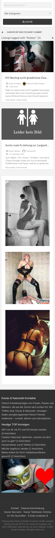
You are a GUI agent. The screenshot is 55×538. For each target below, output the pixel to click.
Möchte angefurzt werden (15, 448)
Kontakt (15, 508)
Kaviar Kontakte (15, 84)
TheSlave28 (31, 151)
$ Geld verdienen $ (38, 515)
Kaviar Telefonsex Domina (37, 512)
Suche (29, 22)
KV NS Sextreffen (16, 515)
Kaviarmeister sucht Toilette (16, 444)
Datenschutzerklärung (32, 508)
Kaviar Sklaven (14, 151)
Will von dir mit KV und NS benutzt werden (24, 429)
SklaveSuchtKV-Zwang (35, 84)
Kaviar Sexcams (12, 512)
